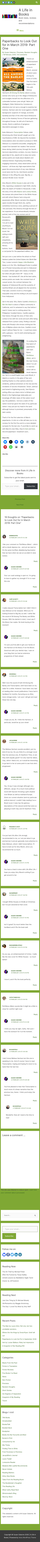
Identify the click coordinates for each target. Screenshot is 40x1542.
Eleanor (19, 191)
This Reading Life (8, 1486)
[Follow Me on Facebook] (6, 2)
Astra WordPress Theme (27, 1537)
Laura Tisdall (6, 1459)
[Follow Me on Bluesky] (3, 2)
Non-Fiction (6, 1380)
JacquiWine (13, 740)
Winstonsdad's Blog (9, 1493)
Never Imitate (7, 1469)
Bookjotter (6, 1431)
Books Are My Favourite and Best (14, 1435)
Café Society (13, 599)
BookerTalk (13, 1049)
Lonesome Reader (8, 1462)
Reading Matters (8, 1473)
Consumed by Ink (8, 1442)
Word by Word (7, 1497)
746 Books (6, 1417)
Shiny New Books (8, 1476)
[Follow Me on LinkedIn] (11, 2)
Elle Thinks (6, 1445)
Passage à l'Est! (14, 827)
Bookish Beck (7, 1428)
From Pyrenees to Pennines (12, 1452)
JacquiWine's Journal (9, 1455)
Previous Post (20, 499)
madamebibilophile (15, 945)
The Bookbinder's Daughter (12, 1483)
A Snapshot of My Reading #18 (13, 1346)
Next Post (19, 505)
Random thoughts (30, 52)
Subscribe (31, 486)
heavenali (12, 674)
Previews (20, 52)
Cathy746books (14, 997)
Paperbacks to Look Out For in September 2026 (19, 1339)
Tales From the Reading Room (13, 1479)
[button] (37, 2)
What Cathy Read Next (10, 1490)
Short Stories (7, 1390)
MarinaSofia (13, 535)
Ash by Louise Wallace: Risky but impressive (18, 1342)
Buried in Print (7, 1438)
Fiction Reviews (8, 1370)
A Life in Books (25, 12)
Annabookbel (7, 1421)
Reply (36, 561)
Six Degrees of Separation (11, 1394)
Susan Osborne (16, 567)
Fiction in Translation (9, 1366)
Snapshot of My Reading (11, 1397)
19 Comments (22, 55)
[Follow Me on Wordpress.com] (14, 2)
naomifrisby (13, 893)
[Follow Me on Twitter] (9, 2)
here (26, 429)
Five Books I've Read (9, 1373)
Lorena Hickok (31, 191)
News (4, 1376)
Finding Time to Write (10, 1448)
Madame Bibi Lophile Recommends (14, 1466)
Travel (4, 1401)
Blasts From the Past (9, 1363)
